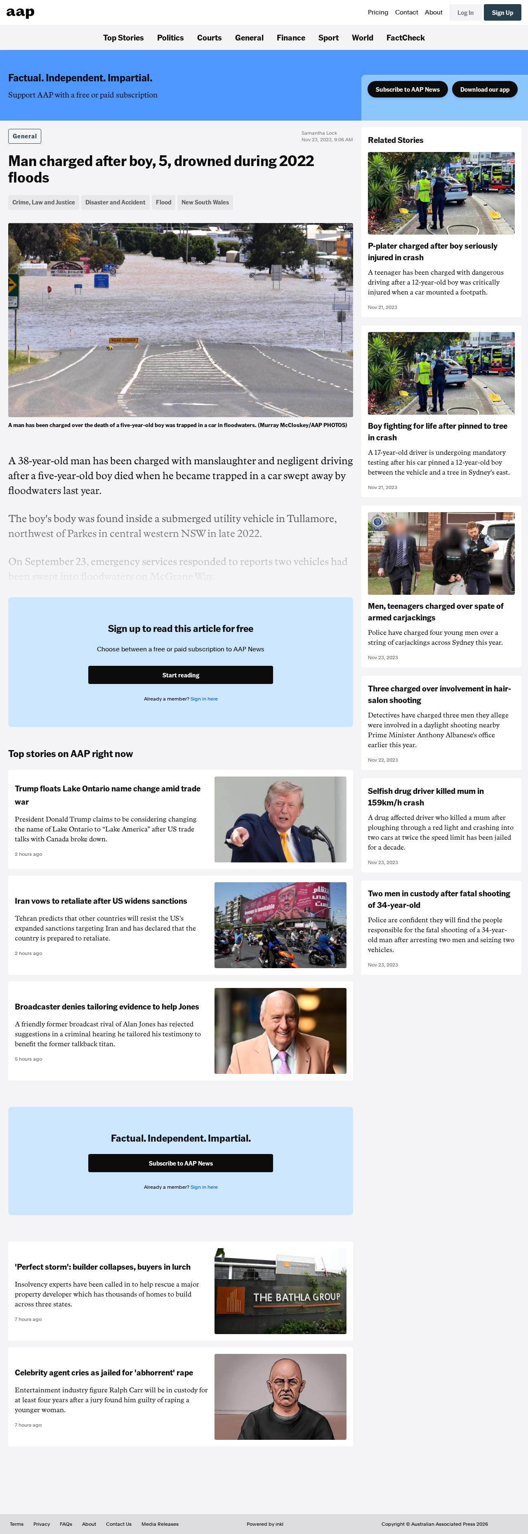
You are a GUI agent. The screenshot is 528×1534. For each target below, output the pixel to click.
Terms (17, 1524)
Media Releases (160, 1524)
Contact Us (119, 1524)
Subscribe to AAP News (408, 89)
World (362, 37)
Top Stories (123, 37)
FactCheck (406, 37)
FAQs (66, 1524)
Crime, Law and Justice (43, 202)
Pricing (378, 12)
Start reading (181, 675)
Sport (328, 37)
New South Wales (205, 202)
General (249, 37)
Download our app (484, 89)
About (434, 12)
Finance (291, 37)
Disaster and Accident (115, 202)
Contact (406, 12)
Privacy (41, 1524)
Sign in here (204, 699)
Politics (170, 37)
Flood (163, 202)
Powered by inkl (265, 1524)
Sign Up (502, 12)
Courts (209, 37)
